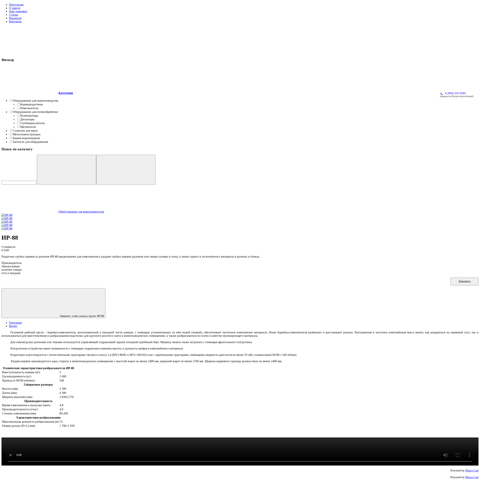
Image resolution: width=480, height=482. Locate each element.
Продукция (16, 4)
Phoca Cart (471, 470)
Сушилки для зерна (25, 130)
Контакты (15, 21)
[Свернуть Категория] (30, 93)
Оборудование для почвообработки (35, 111)
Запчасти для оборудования (30, 141)
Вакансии (15, 18)
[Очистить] (125, 170)
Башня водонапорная (26, 138)
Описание (15, 322)
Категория (65, 93)
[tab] (240, 105)
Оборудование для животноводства (35, 100)
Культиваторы (29, 115)
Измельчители (29, 108)
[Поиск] (66, 170)
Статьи (13, 14)
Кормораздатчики (31, 104)
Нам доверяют (18, 11)
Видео (13, 326)
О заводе (14, 8)
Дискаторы (27, 119)
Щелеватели (28, 126)
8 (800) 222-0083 (455, 93)
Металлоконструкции (26, 134)
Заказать (464, 281)
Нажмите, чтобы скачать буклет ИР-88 (81, 316)
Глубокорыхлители (32, 123)
